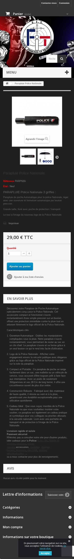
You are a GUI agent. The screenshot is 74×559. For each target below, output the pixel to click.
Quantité (11, 248)
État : (6, 186)
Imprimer (14, 223)
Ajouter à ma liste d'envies (28, 277)
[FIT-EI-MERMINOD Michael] (37, 37)
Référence (8, 181)
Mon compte (13, 527)
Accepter (45, 553)
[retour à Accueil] (7, 83)
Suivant (57, 157)
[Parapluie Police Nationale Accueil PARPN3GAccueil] (28, 156)
